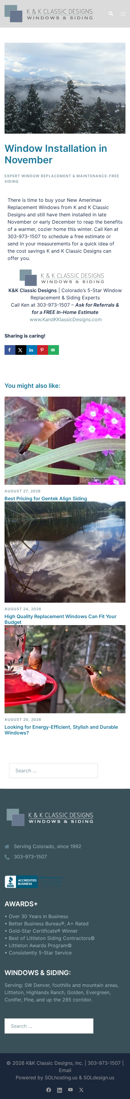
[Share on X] (20, 350)
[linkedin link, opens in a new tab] (59, 1089)
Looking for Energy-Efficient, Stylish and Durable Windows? (61, 730)
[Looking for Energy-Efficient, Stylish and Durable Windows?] (65, 669)
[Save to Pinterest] (42, 350)
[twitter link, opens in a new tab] (81, 1089)
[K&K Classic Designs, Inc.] (52, 13)
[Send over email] (53, 350)
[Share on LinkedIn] (31, 350)
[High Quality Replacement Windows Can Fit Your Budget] (65, 551)
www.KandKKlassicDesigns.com (66, 319)
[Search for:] (53, 770)
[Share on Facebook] (10, 350)
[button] (110, 13)
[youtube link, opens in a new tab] (70, 1089)
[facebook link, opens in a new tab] (48, 1089)
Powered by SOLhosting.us (46, 1077)
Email (65, 1070)
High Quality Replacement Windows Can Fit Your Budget (60, 619)
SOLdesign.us (98, 1077)
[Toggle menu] (123, 13)
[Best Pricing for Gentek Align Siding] (65, 440)
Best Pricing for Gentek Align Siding (46, 498)
